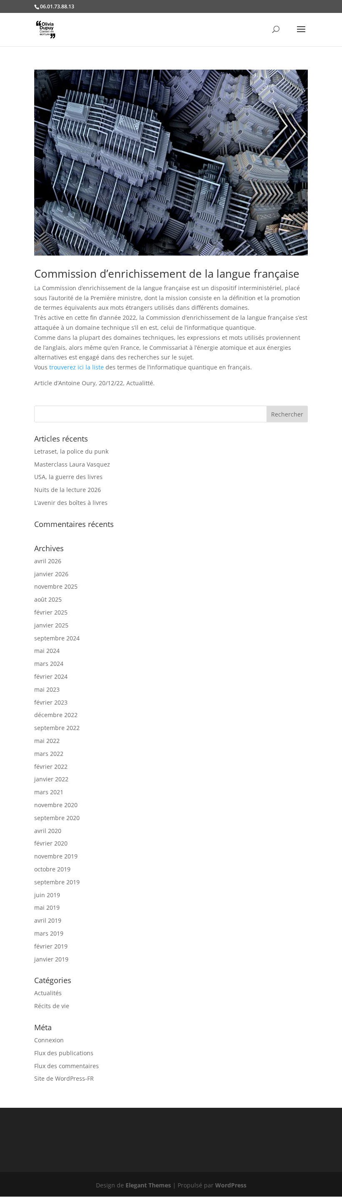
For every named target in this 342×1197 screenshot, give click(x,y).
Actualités (48, 993)
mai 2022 (47, 741)
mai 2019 (47, 907)
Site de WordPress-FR (64, 1078)
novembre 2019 (56, 856)
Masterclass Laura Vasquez (72, 464)
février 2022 (51, 766)
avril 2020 (47, 831)
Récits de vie (51, 1006)
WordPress (230, 1185)
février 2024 (51, 676)
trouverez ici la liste (76, 367)
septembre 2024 (57, 638)
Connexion (49, 1040)
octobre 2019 (52, 869)
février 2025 (51, 612)
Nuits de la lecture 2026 (67, 490)
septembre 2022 (57, 728)
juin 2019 (47, 895)
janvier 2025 (51, 625)
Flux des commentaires (66, 1066)
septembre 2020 (57, 818)
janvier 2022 (51, 779)
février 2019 (51, 946)
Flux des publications (63, 1053)
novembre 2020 (56, 805)
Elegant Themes (148, 1185)
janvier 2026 (51, 574)
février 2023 (51, 702)
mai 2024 (47, 651)
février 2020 (51, 843)
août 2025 (48, 599)
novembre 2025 (56, 586)
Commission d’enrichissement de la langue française (166, 273)
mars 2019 (48, 933)
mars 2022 (48, 754)
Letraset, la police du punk (71, 451)
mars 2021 (48, 792)
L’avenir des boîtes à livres (71, 503)
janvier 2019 (51, 959)
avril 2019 (47, 920)
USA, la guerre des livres (68, 477)
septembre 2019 (57, 882)
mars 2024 (48, 664)
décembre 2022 (56, 715)
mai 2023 (47, 689)
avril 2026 (47, 561)
